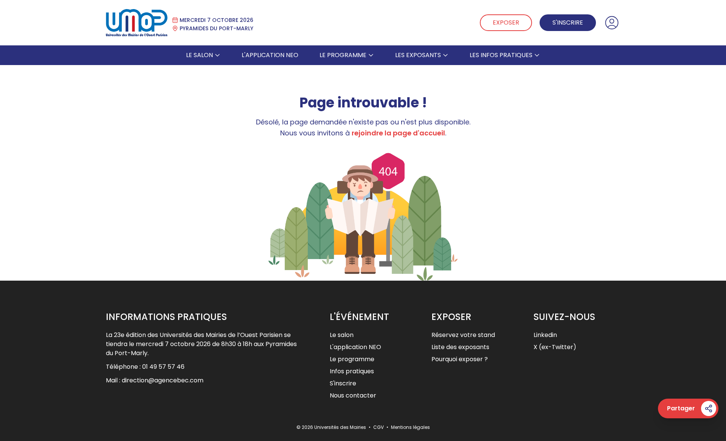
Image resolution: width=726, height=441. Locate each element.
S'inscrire (567, 22)
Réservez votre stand (463, 335)
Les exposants (418, 55)
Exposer (506, 22)
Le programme (343, 55)
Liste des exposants (460, 347)
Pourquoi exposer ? (459, 359)
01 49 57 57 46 (163, 366)
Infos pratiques (352, 371)
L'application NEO (270, 55)
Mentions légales (410, 427)
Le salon (199, 55)
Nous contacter (353, 395)
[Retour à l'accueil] (137, 22)
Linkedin (545, 335)
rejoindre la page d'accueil (398, 133)
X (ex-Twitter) (555, 347)
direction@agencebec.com (162, 380)
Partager (681, 408)
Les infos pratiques (501, 55)
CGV (379, 427)
